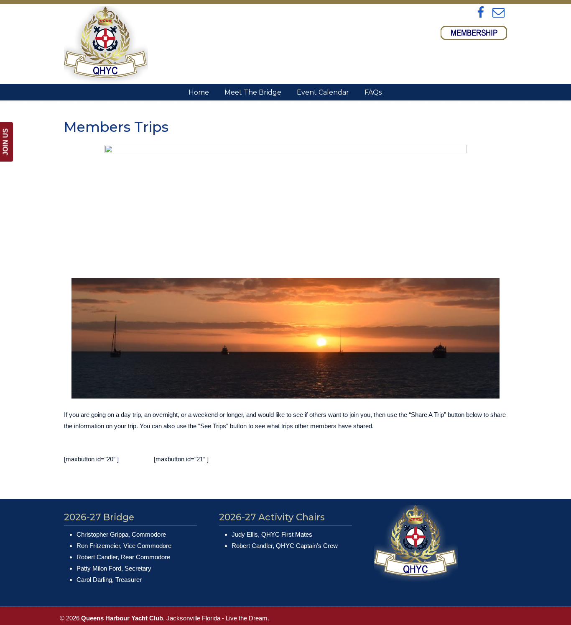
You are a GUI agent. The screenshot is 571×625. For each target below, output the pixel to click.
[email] (498, 13)
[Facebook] (481, 13)
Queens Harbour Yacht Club (106, 44)
